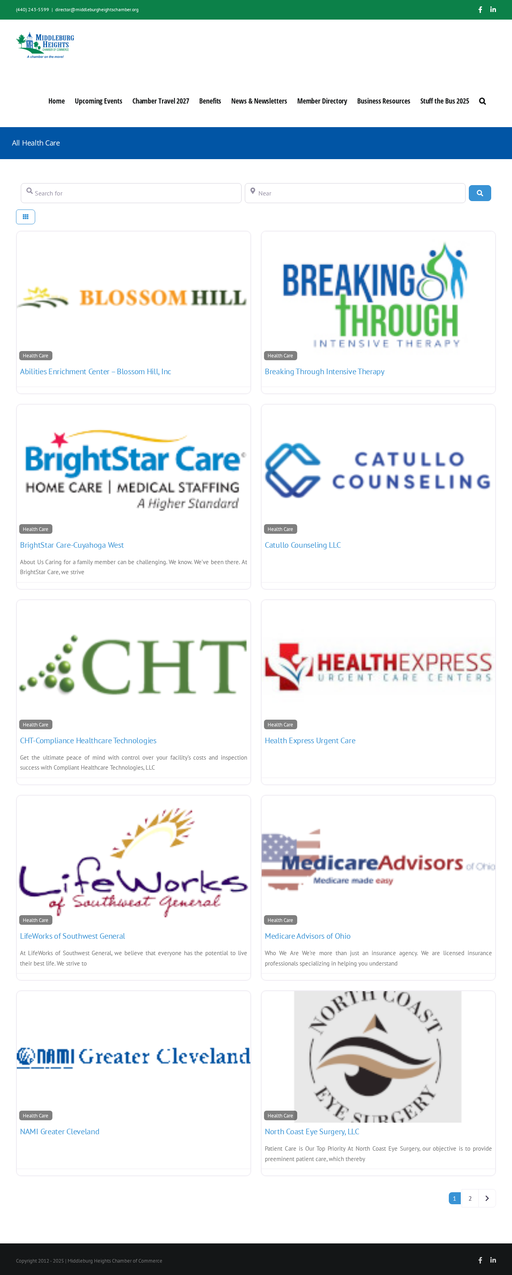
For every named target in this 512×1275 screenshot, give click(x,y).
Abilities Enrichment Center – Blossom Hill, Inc (95, 371)
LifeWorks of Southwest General (72, 936)
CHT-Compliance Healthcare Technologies (88, 740)
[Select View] (25, 217)
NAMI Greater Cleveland (59, 1131)
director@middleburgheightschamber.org (96, 9)
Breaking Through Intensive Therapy (324, 371)
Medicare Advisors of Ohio (308, 936)
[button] (482, 100)
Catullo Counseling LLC (302, 545)
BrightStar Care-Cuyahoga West (72, 545)
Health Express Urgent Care (310, 740)
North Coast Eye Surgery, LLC (312, 1131)
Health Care (35, 355)
